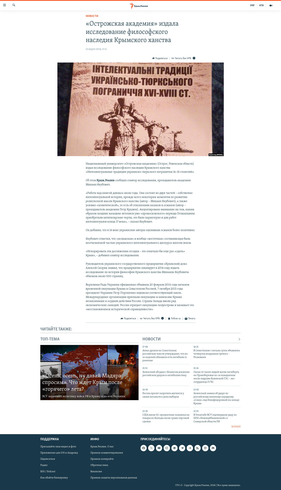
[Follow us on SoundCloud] (190, 448)
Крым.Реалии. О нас (102, 446)
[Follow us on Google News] (174, 448)
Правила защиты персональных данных (113, 477)
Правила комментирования (106, 453)
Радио (43, 465)
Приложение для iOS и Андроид (59, 453)
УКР (252, 5)
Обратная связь (99, 465)
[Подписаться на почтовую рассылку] (213, 448)
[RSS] (197, 448)
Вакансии (96, 471)
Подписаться (47, 459)
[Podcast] (205, 448)
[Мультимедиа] (271, 5)
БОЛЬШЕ (236, 427)
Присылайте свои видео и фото (58, 446)
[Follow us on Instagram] (167, 448)
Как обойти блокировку (54, 477)
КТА (261, 5)
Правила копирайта (102, 459)
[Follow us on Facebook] (143, 448)
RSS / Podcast (47, 471)
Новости (92, 16)
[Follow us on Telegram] (182, 448)
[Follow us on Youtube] (159, 448)
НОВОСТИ (151, 339)
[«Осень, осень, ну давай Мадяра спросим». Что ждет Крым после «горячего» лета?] (89, 372)
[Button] (160, 58)
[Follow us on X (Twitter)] (151, 448)
